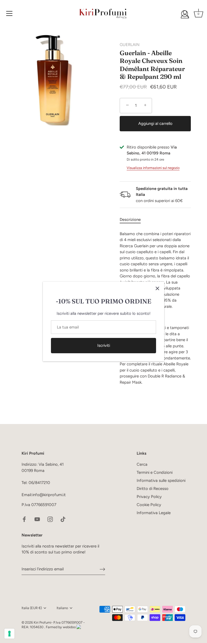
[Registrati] (102, 569)
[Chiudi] (157, 288)
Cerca (142, 464)
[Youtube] (37, 519)
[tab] (133, 220)
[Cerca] (185, 14)
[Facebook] (24, 519)
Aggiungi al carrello (155, 123)
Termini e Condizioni (154, 472)
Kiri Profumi (42, 622)
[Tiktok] (63, 519)
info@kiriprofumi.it (49, 494)
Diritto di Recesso (152, 488)
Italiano (62, 608)
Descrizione (130, 219)
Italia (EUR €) (32, 608)
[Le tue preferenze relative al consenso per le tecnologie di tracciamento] (9, 633)
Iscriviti (103, 345)
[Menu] (9, 13)
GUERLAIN (130, 44)
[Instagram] (50, 519)
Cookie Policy (149, 504)
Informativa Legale (154, 512)
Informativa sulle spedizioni (161, 480)
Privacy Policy (149, 496)
